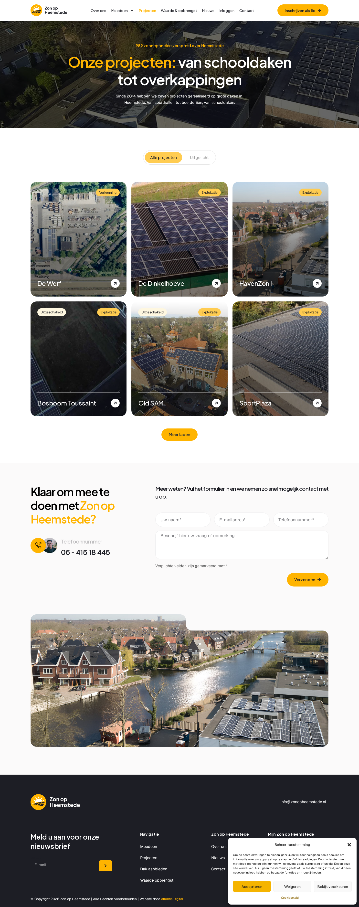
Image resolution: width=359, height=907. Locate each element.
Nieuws (208, 10)
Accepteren (252, 886)
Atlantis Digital (172, 899)
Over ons (98, 10)
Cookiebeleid (290, 898)
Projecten (147, 10)
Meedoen (119, 10)
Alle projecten (163, 157)
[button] (349, 844)
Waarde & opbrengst (179, 10)
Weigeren (292, 886)
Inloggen (226, 10)
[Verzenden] (105, 865)
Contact (246, 10)
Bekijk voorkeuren (332, 886)
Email (36, 858)
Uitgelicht (199, 157)
